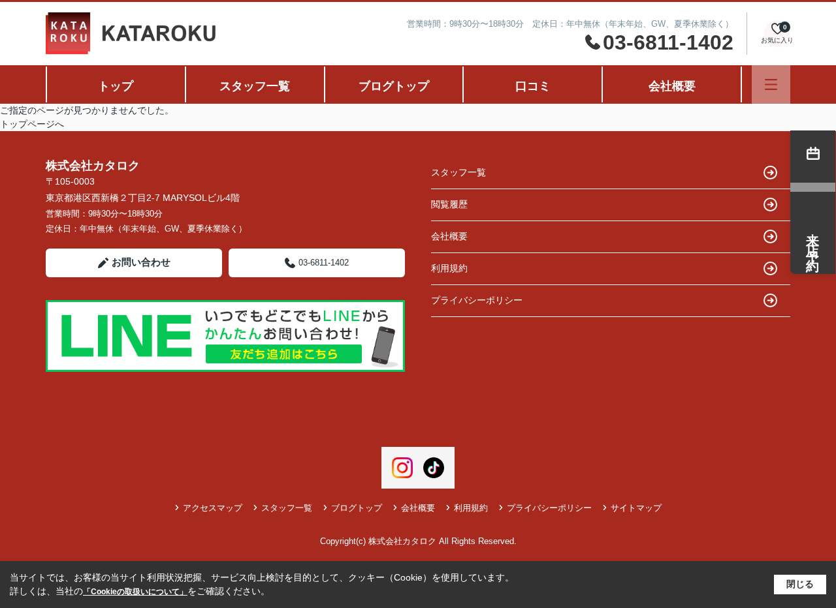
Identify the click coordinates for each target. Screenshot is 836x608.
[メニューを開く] (771, 84)
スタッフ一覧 (254, 86)
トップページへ (32, 124)
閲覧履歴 (449, 204)
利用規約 (449, 268)
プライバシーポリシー (476, 300)
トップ (115, 86)
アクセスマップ (212, 508)
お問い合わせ (141, 261)
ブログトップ (394, 86)
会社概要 (672, 86)
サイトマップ (636, 508)
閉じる (800, 584)
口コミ (533, 86)
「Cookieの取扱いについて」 (135, 591)
